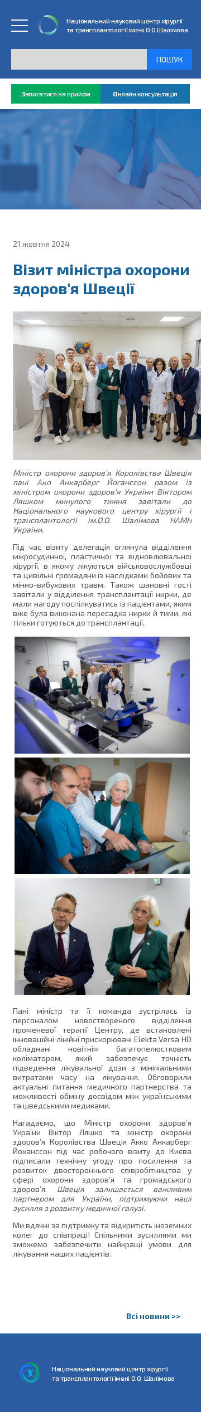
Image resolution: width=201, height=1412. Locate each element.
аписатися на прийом (55, 93)
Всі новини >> (153, 1316)
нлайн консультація (145, 93)
